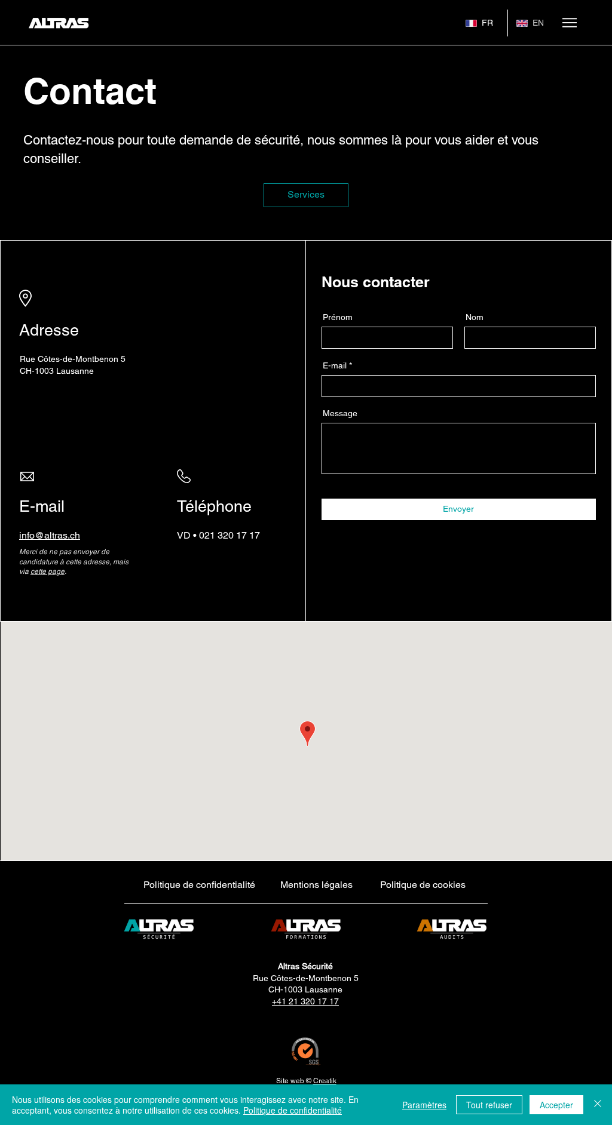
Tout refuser (489, 1105)
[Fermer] (597, 1104)
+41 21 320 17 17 (305, 1001)
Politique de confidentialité (199, 884)
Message (340, 413)
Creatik (324, 1081)
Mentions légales (316, 884)
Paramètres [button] (424, 1105)
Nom (475, 317)
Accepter (556, 1105)
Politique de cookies (423, 884)
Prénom (338, 317)
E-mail (335, 365)
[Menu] (570, 23)
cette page (47, 571)
